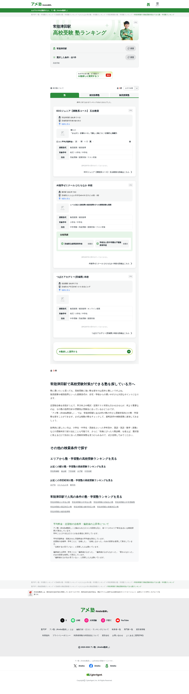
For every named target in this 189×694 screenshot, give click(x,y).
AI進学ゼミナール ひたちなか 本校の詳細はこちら (109, 263)
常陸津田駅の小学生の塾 (60, 502)
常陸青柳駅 (54, 471)
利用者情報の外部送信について (86, 635)
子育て (109, 620)
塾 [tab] (65, 95)
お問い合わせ (117, 635)
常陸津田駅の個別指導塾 (60, 511)
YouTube (125, 620)
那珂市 (72, 485)
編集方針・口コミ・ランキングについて (92, 629)
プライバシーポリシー (62, 635)
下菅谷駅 (71, 471)
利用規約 (45, 635)
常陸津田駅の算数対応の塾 (108, 506)
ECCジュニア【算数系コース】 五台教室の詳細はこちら (106, 172)
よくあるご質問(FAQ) (135, 635)
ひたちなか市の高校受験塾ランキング (92, 586)
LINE (78, 620)
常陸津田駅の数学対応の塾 (84, 506)
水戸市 (53, 485)
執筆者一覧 (116, 629)
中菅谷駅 (88, 471)
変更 (132, 48)
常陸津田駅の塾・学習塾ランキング (119, 14)
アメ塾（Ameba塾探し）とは (61, 629)
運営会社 (105, 635)
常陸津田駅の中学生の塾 (82, 502)
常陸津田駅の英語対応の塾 (61, 506)
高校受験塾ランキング (45, 586)
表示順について (58, 88)
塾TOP (33, 14)
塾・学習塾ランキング (45, 14)
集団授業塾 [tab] (124, 95)
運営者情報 (140, 629)
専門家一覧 (128, 629)
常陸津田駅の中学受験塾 (125, 502)
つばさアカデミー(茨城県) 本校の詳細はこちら (110, 333)
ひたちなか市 (62, 485)
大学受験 (93, 620)
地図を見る (66, 124)
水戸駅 (80, 471)
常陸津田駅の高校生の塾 (103, 502)
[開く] (130, 141)
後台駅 (63, 471)
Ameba (82, 665)
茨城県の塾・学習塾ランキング (66, 14)
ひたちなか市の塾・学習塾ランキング (92, 14)
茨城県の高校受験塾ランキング (66, 586)
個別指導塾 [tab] (94, 95)
